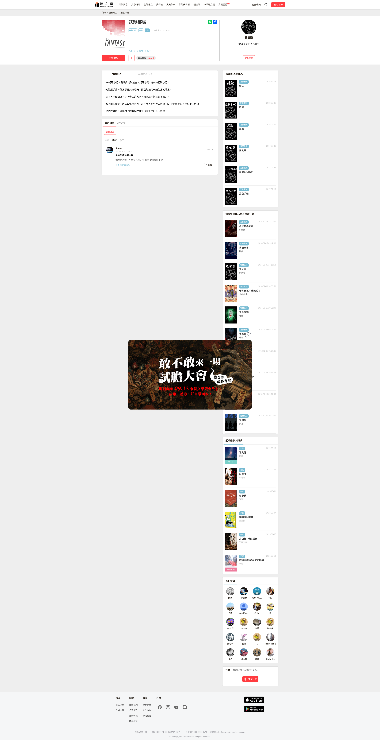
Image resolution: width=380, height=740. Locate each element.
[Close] (248, 335)
